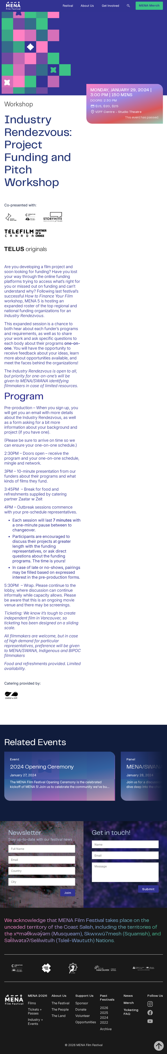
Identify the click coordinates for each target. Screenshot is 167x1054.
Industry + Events (35, 1021)
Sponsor (81, 1003)
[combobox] (41, 871)
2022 (104, 1022)
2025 (104, 1013)
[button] (68, 5)
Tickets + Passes (35, 1011)
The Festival (60, 1003)
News (128, 996)
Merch (129, 1003)
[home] (13, 5)
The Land (59, 1016)
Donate (80, 1009)
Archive (106, 1029)
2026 (104, 1008)
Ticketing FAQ (131, 1012)
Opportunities (85, 1022)
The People (60, 1009)
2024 (104, 1017)
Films (32, 1003)
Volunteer (82, 1016)
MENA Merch (149, 5)
